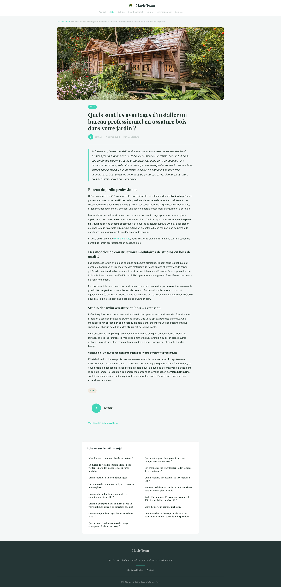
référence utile (122, 238)
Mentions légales (135, 570)
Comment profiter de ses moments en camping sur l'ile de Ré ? (108, 495)
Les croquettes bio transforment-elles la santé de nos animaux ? (168, 469)
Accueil (102, 12)
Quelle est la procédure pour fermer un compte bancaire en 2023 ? (165, 460)
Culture (121, 12)
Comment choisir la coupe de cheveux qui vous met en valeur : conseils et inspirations (167, 515)
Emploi (150, 12)
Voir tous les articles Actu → (103, 423)
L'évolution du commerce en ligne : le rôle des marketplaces (112, 486)
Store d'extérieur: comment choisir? (163, 506)
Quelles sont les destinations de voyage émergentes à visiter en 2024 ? (108, 525)
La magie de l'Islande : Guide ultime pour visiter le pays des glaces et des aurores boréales (110, 467)
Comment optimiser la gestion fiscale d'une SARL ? (111, 515)
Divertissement (135, 12)
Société (179, 12)
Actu (111, 12)
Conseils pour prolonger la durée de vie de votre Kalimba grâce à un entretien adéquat (111, 505)
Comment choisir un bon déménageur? (108, 477)
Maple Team (145, 5)
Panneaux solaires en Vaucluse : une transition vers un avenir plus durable (168, 489)
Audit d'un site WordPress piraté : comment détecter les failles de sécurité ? (167, 499)
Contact (150, 570)
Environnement (164, 12)
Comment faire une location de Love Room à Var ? (167, 479)
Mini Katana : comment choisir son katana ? (111, 458)
